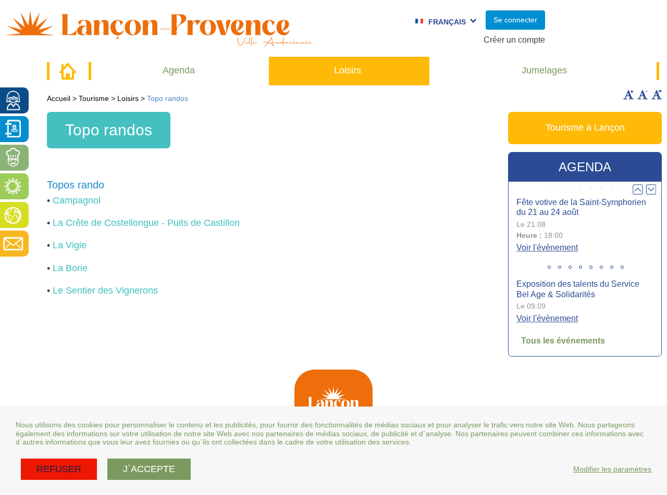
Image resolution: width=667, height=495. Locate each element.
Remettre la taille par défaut (656, 95)
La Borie (70, 268)
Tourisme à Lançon (585, 127)
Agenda (179, 70)
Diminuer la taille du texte (642, 95)
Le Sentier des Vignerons (105, 290)
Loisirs (347, 70)
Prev (638, 189)
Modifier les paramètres (612, 469)
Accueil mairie (68, 71)
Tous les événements (563, 340)
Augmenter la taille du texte (628, 95)
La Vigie (70, 245)
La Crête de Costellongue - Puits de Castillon (146, 223)
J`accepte (149, 469)
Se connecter (515, 20)
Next (651, 189)
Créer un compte (514, 39)
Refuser (58, 469)
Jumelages (544, 70)
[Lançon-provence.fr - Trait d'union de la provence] (159, 41)
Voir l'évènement (547, 247)
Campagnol (77, 200)
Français (447, 22)
